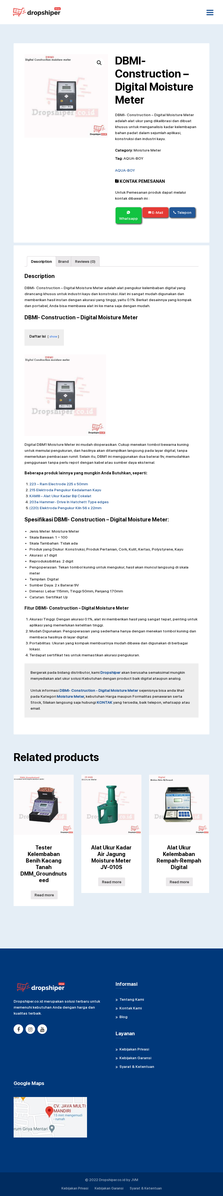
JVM (134, 1180)
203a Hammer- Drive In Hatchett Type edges (69, 502)
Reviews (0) (85, 261)
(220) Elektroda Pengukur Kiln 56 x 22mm (65, 508)
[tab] (41, 261)
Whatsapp (128, 218)
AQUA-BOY (133, 158)
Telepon (183, 212)
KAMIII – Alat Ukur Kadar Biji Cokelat (60, 496)
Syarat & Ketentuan (136, 1066)
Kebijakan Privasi (134, 1049)
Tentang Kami (131, 999)
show (53, 336)
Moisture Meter (147, 150)
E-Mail (157, 212)
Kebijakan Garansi (135, 1058)
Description (41, 261)
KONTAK (104, 702)
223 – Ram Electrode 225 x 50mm (58, 484)
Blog (123, 1017)
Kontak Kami (130, 1008)
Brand (63, 261)
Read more (44, 895)
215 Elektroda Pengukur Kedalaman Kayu (65, 490)
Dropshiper (110, 672)
